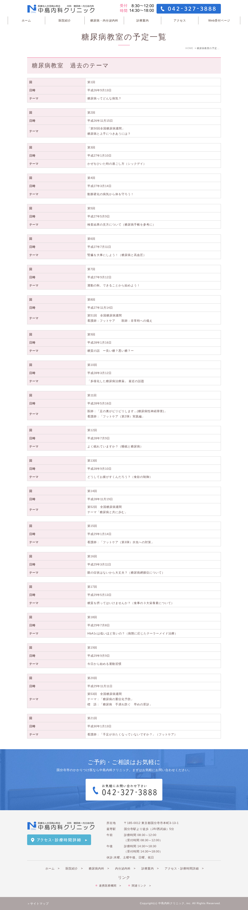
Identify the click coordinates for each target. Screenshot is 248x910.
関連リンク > (141, 885)
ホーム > (52, 868)
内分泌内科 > (125, 868)
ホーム (26, 20)
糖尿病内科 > (99, 868)
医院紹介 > (74, 868)
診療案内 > (150, 868)
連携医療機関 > (110, 885)
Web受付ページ (219, 20)
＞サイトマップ (38, 903)
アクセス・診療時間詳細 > (184, 868)
